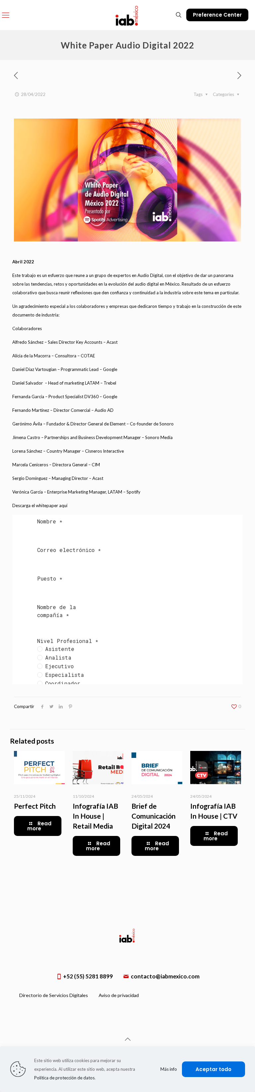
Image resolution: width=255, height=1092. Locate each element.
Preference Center (217, 14)
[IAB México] (127, 15)
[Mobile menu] (5, 15)
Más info (168, 1069)
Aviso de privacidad (119, 995)
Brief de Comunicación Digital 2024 (153, 816)
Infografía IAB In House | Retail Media (95, 816)
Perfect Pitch (35, 806)
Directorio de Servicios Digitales (53, 995)
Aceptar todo (213, 1069)
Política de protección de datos (64, 1077)
